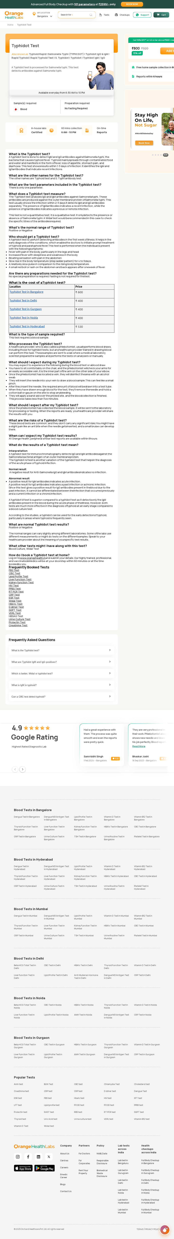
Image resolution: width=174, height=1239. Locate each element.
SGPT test (139, 1112)
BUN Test (48, 1084)
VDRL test (108, 1119)
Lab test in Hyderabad (123, 1201)
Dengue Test (140, 1091)
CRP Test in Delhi (142, 975)
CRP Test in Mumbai (23, 935)
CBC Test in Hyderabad (145, 876)
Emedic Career (63, 1176)
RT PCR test (110, 1112)
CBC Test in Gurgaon (54, 1044)
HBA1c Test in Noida (83, 1004)
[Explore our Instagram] (18, 1157)
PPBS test (138, 1105)
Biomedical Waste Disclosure (102, 1173)
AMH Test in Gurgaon (84, 1054)
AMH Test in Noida (83, 1014)
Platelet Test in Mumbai (145, 935)
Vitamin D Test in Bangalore (112, 818)
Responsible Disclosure (102, 1162)
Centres (64, 1160)
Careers (64, 1167)
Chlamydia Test (112, 1084)
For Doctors (84, 1153)
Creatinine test (21, 1091)
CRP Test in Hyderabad (25, 886)
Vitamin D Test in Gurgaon (147, 1044)
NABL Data (102, 1153)
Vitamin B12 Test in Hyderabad (143, 868)
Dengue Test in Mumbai (25, 915)
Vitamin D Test (21, 1126)
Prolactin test (20, 1112)
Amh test (18, 1084)
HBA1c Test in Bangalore (116, 826)
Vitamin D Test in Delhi (145, 965)
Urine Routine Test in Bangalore (114, 838)
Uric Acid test (50, 1119)
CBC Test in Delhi (52, 965)
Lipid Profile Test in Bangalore (83, 818)
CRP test (48, 1091)
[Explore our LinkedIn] (38, 1157)
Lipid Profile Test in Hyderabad (83, 868)
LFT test (18, 1105)
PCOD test (79, 1105)
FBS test (48, 1098)
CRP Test (14, 594)
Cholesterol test (142, 1084)
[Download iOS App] (24, 1168)
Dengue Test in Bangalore (27, 816)
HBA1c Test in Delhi (83, 965)
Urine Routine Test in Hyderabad (114, 887)
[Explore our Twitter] (49, 1157)
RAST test (49, 1112)
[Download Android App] (44, 1168)
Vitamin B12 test (142, 1119)
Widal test (49, 1126)
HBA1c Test (15, 604)
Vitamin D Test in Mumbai (116, 915)
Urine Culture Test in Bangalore (54, 838)
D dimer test (110, 1091)
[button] (132, 4)
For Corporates (84, 1162)
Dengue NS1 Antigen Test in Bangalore (56, 818)
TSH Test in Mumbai (84, 935)
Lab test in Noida (123, 1191)
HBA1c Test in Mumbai (114, 925)
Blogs (62, 1184)
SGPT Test (15, 610)
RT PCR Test (16, 591)
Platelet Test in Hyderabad (141, 887)
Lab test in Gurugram (123, 1172)
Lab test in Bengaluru (123, 1162)
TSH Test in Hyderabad (85, 886)
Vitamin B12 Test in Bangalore (143, 818)
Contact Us (65, 1191)
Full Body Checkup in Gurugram (150, 1172)
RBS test (78, 1112)
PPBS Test (15, 588)
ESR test (18, 1098)
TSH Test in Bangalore (85, 836)
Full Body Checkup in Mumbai (150, 1211)
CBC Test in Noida (53, 1004)
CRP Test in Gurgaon (144, 1054)
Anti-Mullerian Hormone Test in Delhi (86, 976)
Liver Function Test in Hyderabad (54, 877)
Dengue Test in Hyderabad (21, 868)
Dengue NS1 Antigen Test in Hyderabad (56, 868)
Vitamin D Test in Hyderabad (112, 868)
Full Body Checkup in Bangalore (150, 1162)
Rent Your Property (83, 1172)
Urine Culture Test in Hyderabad (54, 887)
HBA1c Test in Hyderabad (116, 876)
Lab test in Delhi (123, 1181)
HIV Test (14, 585)
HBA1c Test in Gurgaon (85, 1044)
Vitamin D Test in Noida (145, 1004)
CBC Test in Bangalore (145, 826)
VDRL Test (15, 613)
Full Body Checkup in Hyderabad (150, 1201)
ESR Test (14, 598)
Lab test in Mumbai (123, 1211)
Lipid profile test (51, 1105)
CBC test (78, 1084)
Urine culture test (82, 1119)
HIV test (107, 1098)
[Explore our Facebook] (28, 1157)
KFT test (138, 1098)
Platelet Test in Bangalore (146, 836)
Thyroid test (20, 1119)
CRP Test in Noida (142, 1014)
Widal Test (15, 601)
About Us (64, 1153)
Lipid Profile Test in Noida (56, 1014)
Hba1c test (79, 1098)
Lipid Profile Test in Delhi (56, 975)
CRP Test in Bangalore (25, 836)
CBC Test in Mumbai (144, 925)
